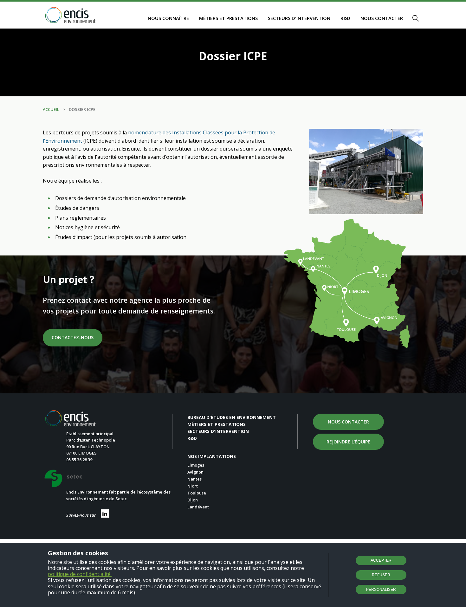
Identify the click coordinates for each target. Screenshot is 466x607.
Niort (192, 486)
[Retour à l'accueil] (71, 15)
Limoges (195, 465)
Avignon (195, 472)
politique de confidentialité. (80, 574)
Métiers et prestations (228, 18)
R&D (345, 18)
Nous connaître (168, 18)
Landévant (198, 507)
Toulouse (196, 493)
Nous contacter (381, 18)
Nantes (194, 479)
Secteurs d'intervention (299, 18)
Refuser (381, 575)
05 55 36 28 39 (79, 459)
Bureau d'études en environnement (231, 417)
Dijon (192, 500)
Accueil (51, 109)
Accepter (381, 560)
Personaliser (381, 589)
